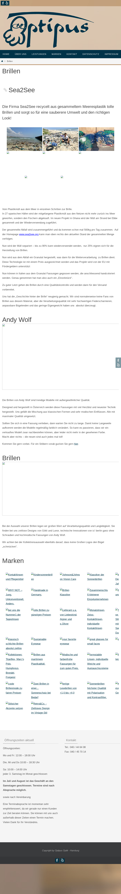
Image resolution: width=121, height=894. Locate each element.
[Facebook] (3, 3)
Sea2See (22, 90)
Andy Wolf (16, 319)
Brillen (11, 458)
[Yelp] (7, 3)
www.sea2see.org (29, 234)
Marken (13, 560)
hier (76, 443)
